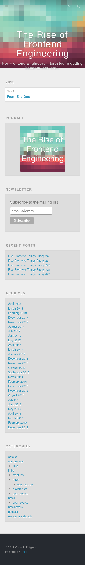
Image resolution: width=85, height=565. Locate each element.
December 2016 (18, 358)
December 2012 (18, 427)
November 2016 (18, 363)
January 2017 (16, 354)
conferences (16, 461)
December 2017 (18, 317)
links (15, 466)
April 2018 (14, 304)
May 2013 (14, 409)
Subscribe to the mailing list (34, 202)
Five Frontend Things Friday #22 (29, 265)
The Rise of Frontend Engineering (42, 43)
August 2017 (16, 326)
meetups (18, 475)
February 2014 (17, 381)
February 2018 (17, 313)
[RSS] (68, 6)
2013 (10, 82)
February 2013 (17, 422)
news (16, 480)
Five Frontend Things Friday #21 (29, 270)
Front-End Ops (18, 96)
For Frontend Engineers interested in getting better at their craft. (42, 65)
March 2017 (15, 349)
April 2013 (14, 413)
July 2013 (14, 400)
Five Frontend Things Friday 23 (28, 260)
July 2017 (14, 331)
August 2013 (16, 395)
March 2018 (15, 308)
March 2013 (15, 418)
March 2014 (15, 377)
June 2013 (15, 404)
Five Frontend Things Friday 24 (28, 256)
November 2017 (18, 322)
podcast (13, 512)
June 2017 (15, 336)
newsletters (20, 489)
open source (25, 484)
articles (12, 457)
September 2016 (18, 372)
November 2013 (18, 390)
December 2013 (18, 386)
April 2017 (14, 345)
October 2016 (17, 368)
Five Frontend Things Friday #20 (29, 274)
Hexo (24, 551)
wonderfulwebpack (20, 516)
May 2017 (14, 340)
